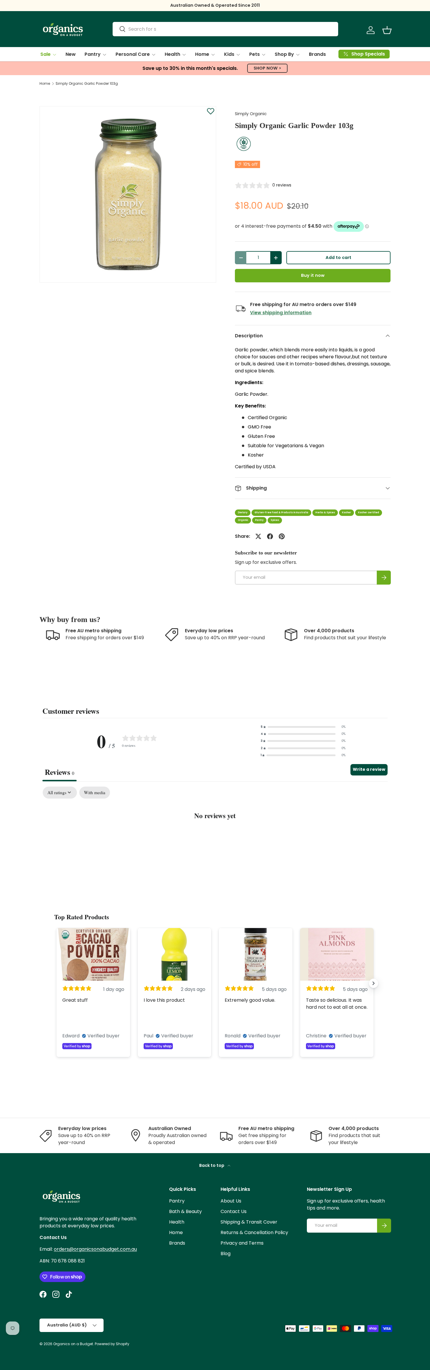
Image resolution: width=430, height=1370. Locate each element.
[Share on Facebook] (270, 536)
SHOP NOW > (267, 68)
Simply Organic (251, 114)
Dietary (242, 512)
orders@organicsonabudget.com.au (95, 1249)
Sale (45, 54)
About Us (231, 1201)
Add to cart (338, 257)
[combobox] (225, 29)
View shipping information (281, 313)
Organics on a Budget (73, 1343)
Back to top (212, 1165)
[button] (387, 30)
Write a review (369, 769)
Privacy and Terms (242, 1243)
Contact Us (234, 1211)
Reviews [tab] (59, 772)
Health (172, 54)
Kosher (346, 512)
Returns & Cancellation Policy (254, 1232)
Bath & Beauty (185, 1211)
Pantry (93, 54)
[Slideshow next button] (373, 983)
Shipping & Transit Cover (249, 1222)
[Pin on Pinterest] (282, 536)
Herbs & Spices (325, 512)
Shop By (284, 54)
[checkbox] (94, 793)
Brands (317, 54)
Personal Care (133, 54)
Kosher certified (368, 512)
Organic (243, 520)
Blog (226, 1253)
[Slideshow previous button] (56, 983)
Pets (254, 54)
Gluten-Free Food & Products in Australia (281, 512)
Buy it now (312, 275)
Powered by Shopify (112, 1343)
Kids (229, 54)
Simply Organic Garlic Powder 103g (87, 83)
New (71, 54)
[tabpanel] (215, 833)
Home (202, 54)
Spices (275, 520)
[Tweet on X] (258, 536)
